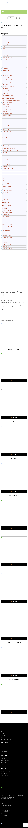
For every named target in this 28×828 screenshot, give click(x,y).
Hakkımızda (3, 745)
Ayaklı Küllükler (5, 178)
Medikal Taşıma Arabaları (7, 127)
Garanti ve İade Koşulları (6, 747)
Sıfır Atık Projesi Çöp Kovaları (7, 91)
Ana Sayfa (3, 25)
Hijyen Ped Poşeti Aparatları (7, 166)
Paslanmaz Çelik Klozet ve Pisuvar (8, 107)
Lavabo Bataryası (26, 292)
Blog (2, 764)
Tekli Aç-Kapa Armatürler (7, 55)
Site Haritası (3, 766)
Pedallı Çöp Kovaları (6, 196)
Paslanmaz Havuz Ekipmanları (7, 224)
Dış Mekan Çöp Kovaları (6, 137)
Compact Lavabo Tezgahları (7, 115)
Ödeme (2, 737)
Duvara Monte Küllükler (6, 183)
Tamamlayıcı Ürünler (6, 42)
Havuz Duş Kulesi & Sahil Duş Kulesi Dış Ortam (10, 150)
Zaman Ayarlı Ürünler (6, 44)
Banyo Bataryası (24, 292)
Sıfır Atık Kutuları (5, 88)
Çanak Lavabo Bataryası (14, 495)
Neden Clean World (5, 760)
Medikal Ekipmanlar (5, 119)
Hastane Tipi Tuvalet (6, 129)
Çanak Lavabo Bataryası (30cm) (14, 642)
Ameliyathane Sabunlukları (7, 131)
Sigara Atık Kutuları (6, 180)
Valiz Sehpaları (5, 170)
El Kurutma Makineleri (6, 202)
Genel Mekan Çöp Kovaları (7, 235)
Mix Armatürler (5, 39)
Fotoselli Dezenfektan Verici (7, 221)
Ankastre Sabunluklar (6, 214)
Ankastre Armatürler (6, 50)
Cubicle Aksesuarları (6, 104)
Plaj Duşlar (4, 154)
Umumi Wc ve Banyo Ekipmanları (8, 98)
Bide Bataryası (14, 421)
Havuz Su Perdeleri (6, 228)
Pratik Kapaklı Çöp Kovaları (7, 194)
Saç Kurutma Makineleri (6, 164)
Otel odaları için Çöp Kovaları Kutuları (9, 162)
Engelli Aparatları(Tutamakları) (7, 102)
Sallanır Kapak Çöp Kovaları (7, 197)
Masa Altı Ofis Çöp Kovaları (7, 188)
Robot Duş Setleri (5, 68)
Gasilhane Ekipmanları (6, 133)
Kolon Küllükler (5, 181)
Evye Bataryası (14, 458)
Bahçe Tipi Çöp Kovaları (6, 143)
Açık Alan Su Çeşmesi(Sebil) (7, 172)
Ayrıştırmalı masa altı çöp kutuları (8, 190)
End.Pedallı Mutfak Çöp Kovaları (8, 244)
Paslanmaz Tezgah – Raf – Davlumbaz (9, 159)
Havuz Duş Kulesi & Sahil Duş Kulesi (8, 148)
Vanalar (4, 48)
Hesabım (3, 731)
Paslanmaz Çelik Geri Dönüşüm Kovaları (9, 79)
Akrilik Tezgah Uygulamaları (7, 106)
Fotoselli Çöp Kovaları (6, 246)
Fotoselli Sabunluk (6, 216)
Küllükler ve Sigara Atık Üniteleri (7, 779)
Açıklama (14, 315)
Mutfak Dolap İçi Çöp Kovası (7, 248)
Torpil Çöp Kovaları (6, 242)
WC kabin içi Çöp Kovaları (7, 192)
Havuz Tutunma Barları (6, 230)
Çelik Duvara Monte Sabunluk (7, 212)
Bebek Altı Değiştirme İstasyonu (8, 168)
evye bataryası (22, 305)
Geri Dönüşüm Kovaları (6, 73)
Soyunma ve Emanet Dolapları (7, 113)
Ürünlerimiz (3, 762)
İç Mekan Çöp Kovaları (6, 233)
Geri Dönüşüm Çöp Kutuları (7, 90)
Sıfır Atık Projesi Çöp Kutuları (7, 75)
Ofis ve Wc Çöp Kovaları (6, 186)
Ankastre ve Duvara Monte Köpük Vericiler (9, 218)
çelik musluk (16, 305)
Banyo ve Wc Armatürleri (7, 109)
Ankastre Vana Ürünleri (6, 59)
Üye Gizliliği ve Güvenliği (6, 739)
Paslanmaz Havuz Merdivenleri (7, 226)
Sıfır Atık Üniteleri (5, 93)
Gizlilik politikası (4, 749)
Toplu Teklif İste (4, 735)
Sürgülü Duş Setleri (6, 70)
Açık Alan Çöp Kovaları (6, 141)
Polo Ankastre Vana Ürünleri (7, 64)
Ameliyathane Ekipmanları (7, 122)
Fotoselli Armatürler (6, 66)
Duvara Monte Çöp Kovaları (7, 237)
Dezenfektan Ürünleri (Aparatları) (8, 125)
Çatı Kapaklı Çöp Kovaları (7, 199)
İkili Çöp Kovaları (5, 84)
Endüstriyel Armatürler (6, 53)
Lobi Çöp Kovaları (6, 239)
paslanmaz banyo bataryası (13, 306)
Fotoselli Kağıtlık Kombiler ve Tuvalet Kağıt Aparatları (11, 100)
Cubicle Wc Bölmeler (6, 117)
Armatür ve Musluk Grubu (13, 25)
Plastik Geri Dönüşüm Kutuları (7, 77)
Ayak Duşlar (5, 152)
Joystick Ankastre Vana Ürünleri (8, 61)
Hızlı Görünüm (13, 367)
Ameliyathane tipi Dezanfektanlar (8, 210)
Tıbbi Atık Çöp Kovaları (6, 145)
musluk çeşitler (4, 306)
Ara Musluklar (5, 46)
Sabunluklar (4, 208)
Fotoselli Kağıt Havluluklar (7, 205)
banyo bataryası (10, 305)
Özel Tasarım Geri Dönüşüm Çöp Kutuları (9, 80)
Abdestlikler (5, 111)
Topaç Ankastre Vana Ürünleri (7, 57)
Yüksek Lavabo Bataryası (14, 679)
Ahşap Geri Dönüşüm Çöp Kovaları (8, 82)
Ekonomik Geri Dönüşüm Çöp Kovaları (9, 86)
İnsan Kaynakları (4, 751)
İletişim (2, 753)
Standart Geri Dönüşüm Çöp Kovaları (8, 95)
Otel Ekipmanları (5, 156)
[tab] (14, 315)
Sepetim (2, 733)
